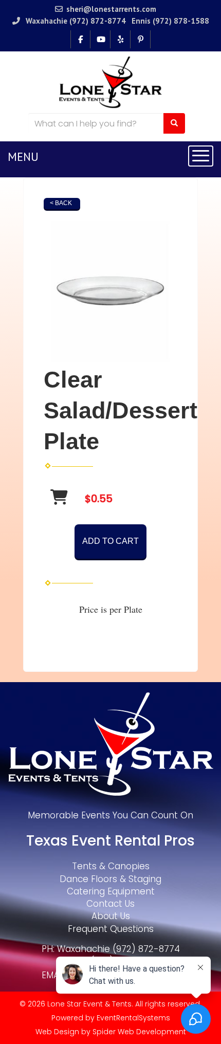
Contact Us (110, 904)
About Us (110, 916)
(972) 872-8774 (97, 21)
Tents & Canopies (111, 866)
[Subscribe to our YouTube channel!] (100, 39)
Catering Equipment (111, 891)
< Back (61, 203)
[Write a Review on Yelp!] (120, 39)
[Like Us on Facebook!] (80, 39)
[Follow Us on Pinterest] (141, 39)
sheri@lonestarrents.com (111, 9)
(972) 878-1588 (181, 21)
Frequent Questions (111, 929)
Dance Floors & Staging (110, 879)
